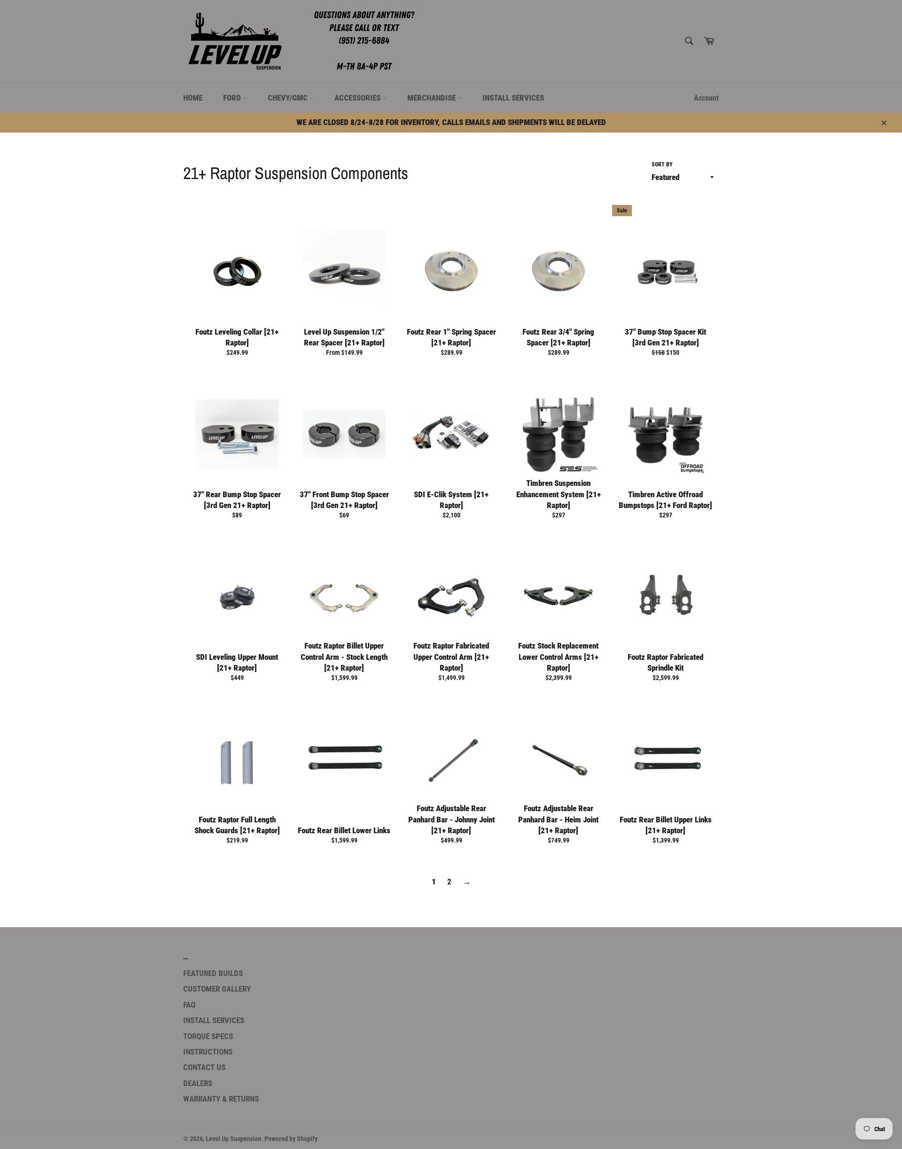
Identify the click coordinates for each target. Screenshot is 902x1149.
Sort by (662, 164)
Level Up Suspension (233, 1138)
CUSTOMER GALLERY (217, 988)
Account (706, 98)
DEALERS (197, 1083)
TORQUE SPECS (208, 1036)
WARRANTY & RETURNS (221, 1098)
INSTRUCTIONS (208, 1051)
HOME (192, 97)
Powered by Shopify (291, 1138)
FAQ (189, 1004)
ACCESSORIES (358, 97)
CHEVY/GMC (289, 97)
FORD (233, 97)
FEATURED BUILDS (213, 973)
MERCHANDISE (432, 97)
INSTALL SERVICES (513, 97)
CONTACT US (204, 1067)
